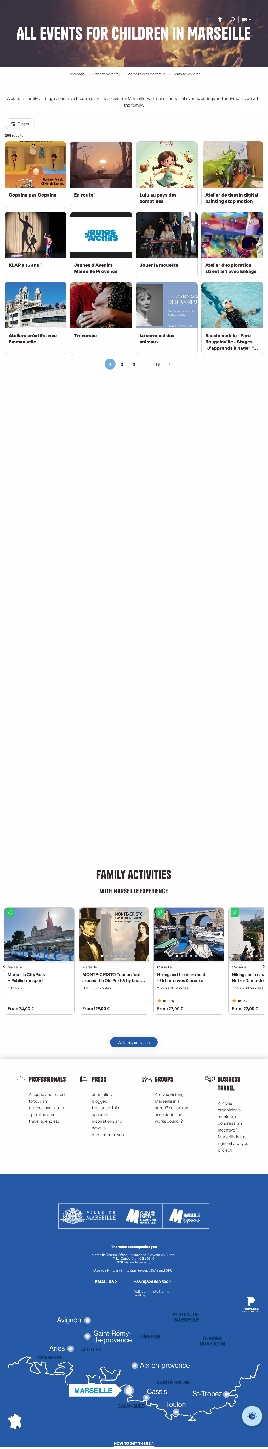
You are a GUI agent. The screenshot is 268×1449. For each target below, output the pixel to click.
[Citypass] (208, 19)
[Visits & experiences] (212, 19)
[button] (232, 19)
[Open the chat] (252, 1416)
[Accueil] (199, 19)
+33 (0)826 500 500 (151, 1281)
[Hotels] (204, 19)
